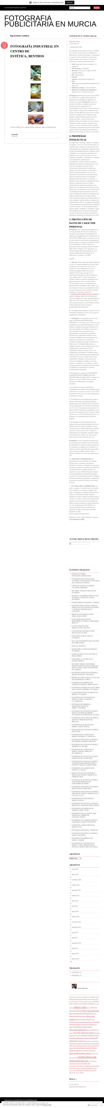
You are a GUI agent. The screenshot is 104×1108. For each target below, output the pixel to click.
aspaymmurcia (85, 997)
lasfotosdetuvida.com (78, 1060)
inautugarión (74, 1057)
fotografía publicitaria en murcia (79, 1038)
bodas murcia (83, 999)
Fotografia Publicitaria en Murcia (50, 21)
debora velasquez (88, 1003)
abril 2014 (75, 906)
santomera (86, 1070)
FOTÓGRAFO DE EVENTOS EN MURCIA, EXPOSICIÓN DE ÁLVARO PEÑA (85, 757)
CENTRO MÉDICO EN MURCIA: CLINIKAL (85, 602)
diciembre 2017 (76, 890)
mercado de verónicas (75, 1063)
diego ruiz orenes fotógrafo (83, 1019)
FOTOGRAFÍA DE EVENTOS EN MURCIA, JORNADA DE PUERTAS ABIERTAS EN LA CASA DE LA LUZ (85, 793)
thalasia (94, 1070)
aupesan (93, 997)
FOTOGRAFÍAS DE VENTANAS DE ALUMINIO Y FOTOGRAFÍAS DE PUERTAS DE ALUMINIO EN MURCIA (86, 581)
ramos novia (72, 1070)
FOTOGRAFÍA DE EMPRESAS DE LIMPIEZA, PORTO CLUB (82, 809)
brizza (96, 999)
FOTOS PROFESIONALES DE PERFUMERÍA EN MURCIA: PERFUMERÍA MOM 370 (85, 621)
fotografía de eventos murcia (83, 1027)
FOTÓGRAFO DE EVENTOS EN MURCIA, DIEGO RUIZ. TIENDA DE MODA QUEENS (85, 804)
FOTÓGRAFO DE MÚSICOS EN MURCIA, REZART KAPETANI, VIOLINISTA (85, 673)
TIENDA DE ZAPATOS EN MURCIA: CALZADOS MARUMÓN (83, 587)
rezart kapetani (79, 1070)
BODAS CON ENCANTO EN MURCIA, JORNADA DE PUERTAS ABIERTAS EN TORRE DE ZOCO (84, 775)
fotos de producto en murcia (82, 1048)
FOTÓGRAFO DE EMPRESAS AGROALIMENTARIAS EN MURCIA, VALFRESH (81, 706)
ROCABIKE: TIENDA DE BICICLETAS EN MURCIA (84, 591)
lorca (89, 1061)
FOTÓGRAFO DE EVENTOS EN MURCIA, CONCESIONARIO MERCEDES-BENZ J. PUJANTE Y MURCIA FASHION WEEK (85, 763)
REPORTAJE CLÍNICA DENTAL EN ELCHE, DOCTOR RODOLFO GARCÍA (86, 678)
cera (22, 127)
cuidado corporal (29, 127)
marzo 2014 (75, 911)
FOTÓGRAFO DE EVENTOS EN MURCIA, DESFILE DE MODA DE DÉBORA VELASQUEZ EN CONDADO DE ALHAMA (85, 713)
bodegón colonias (91, 999)
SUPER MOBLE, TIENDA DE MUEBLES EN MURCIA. (84, 650)
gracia (96, 1053)
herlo (70, 1057)
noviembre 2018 (76, 880)
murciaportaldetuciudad (74, 1066)
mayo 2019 (75, 869)
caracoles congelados (74, 1001)
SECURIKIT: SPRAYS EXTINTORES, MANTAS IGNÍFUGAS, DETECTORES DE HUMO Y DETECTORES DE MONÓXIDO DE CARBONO (85, 666)
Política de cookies (46, 1104)
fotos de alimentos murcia (80, 1046)
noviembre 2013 (76, 922)
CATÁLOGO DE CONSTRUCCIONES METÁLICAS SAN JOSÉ (83, 632)
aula (89, 997)
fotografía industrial (77, 1029)
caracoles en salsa (83, 1001)
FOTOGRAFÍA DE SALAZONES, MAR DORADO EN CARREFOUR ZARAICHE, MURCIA (84, 815)
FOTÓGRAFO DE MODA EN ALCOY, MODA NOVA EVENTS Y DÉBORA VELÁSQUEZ (86, 688)
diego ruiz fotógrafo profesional (79, 1013)
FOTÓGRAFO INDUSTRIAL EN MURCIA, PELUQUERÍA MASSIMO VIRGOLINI (85, 740)
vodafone (81, 1072)
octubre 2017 (75, 895)
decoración (96, 1003)
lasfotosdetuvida (51, 127)
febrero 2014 (75, 917)
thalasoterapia (72, 1072)
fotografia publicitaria (86, 1022)
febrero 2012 (75, 959)
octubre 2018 (75, 885)
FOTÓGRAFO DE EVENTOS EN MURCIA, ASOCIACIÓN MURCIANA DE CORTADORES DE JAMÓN (85, 781)
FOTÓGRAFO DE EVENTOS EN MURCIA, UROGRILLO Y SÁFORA (85, 745)
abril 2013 (75, 938)
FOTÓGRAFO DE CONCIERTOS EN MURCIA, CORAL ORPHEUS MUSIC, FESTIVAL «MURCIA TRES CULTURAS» (85, 845)
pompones (78, 1068)
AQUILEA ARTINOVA (79, 646)
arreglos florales (72, 997)
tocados (77, 1072)
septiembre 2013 (76, 927)
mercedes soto (86, 1063)
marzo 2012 (75, 953)
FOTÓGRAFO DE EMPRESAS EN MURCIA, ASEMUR (82, 839)
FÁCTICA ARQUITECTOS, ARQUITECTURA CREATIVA (81, 627)
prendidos (95, 1068)
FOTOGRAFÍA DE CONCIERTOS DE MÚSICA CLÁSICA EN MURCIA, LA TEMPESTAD (83, 699)
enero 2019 (75, 874)
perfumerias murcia (90, 1066)
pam (81, 1066)
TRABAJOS (75, 975)
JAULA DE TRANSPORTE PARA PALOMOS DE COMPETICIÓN (85, 642)
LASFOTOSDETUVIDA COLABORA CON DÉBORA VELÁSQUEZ (85, 693)
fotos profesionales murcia (80, 1053)
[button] (35, 73)
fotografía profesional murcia (90, 1035)
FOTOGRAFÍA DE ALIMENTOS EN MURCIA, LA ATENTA (83, 769)
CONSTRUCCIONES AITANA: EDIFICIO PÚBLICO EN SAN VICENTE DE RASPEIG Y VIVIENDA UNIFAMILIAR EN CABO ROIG (85, 608)
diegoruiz (89, 1007)
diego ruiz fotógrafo (90, 1010)
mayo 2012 (75, 948)
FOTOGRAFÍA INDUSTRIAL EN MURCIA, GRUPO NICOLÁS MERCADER (85, 787)
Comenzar (70, 2)
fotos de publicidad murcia (88, 1050)
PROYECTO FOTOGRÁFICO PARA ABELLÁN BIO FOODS (83, 615)
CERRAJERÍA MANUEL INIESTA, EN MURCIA (82, 637)
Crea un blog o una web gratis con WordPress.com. (20, 1100)
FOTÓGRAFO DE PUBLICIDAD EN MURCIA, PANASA (83, 799)
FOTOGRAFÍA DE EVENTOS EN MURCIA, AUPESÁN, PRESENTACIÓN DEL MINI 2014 (85, 719)
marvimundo (93, 1061)
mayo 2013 (75, 932)
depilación (38, 127)
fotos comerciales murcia (80, 1043)
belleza (18, 127)
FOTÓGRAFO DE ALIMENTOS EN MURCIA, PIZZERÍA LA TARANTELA (84, 735)
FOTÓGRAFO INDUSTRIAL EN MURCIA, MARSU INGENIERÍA (85, 834)
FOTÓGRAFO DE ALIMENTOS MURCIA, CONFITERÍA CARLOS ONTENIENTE (85, 821)
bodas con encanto (74, 999)
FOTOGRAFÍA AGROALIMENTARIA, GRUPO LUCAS (83, 826)
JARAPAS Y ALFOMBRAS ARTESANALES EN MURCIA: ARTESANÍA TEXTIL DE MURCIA (85, 597)
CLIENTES (14, 136)
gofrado (93, 1053)
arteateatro (79, 997)
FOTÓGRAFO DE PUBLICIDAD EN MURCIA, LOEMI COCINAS (83, 725)
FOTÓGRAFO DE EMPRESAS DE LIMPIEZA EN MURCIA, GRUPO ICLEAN (85, 683)
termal (90, 1070)
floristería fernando (74, 1022)
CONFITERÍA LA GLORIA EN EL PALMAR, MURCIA (82, 660)
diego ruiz (80, 1007)
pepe (84, 1066)
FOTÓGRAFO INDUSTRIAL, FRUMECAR (85, 830)
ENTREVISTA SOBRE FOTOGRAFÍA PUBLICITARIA (81, 575)
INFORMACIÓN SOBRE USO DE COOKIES (84, 294)
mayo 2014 (75, 901)
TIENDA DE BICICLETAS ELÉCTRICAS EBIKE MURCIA (84, 655)
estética (44, 127)
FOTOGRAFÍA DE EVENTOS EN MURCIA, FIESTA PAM (85, 730)
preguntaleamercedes (86, 1068)
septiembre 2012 (76, 943)
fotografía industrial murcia (83, 1032)
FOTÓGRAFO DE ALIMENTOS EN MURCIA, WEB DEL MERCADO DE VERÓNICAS (83, 751)
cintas (91, 1001)
